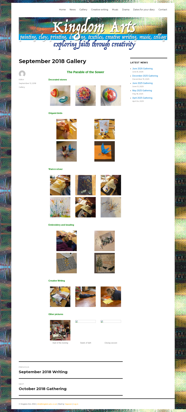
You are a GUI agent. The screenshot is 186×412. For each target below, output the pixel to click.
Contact (162, 9)
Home (62, 9)
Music (115, 9)
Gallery (83, 9)
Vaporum (68, 404)
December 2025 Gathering (145, 76)
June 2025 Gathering (142, 83)
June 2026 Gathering (142, 68)
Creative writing (99, 9)
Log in (75, 404)
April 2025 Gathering (142, 98)
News (73, 9)
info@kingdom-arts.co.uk (47, 404)
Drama (125, 9)
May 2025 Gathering (142, 90)
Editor (21, 79)
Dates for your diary (144, 9)
